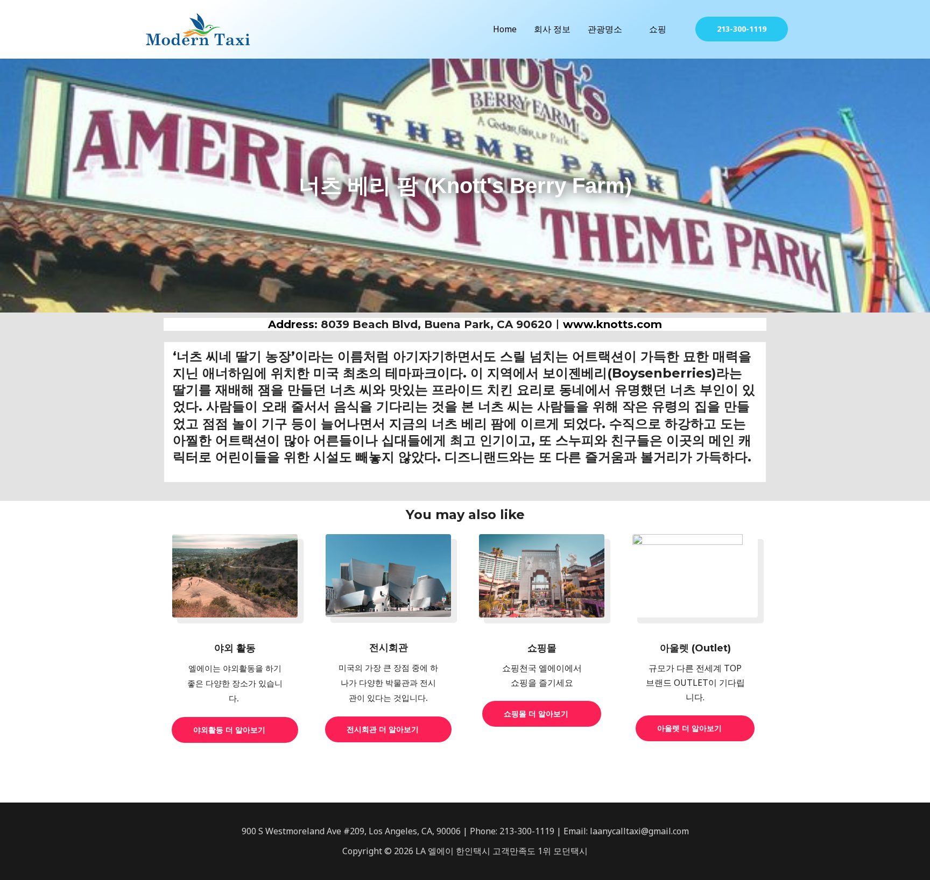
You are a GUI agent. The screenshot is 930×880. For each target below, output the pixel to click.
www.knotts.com (612, 324)
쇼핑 (657, 29)
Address (291, 324)
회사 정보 (552, 29)
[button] (741, 29)
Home (505, 29)
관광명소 (605, 29)
